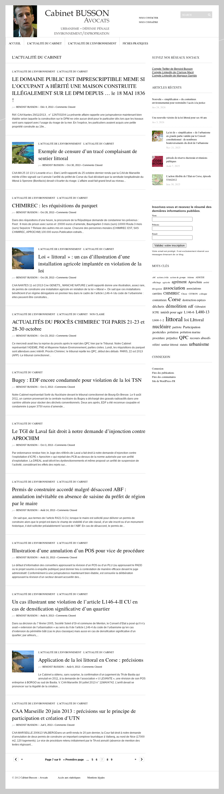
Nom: (154, 215)
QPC (183, 337)
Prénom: (155, 224)
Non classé (97, 314)
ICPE (155, 312)
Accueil (15, 43)
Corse (174, 299)
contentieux (159, 300)
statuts (183, 345)
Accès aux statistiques (69, 777)
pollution (172, 332)
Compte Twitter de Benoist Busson (172, 68)
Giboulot (200, 307)
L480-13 (202, 311)
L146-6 (189, 312)
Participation (191, 327)
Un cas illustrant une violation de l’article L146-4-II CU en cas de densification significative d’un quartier (75, 605)
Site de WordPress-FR (163, 381)
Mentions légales (96, 777)
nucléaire (161, 326)
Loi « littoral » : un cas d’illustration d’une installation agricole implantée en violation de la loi (90, 263)
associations (194, 288)
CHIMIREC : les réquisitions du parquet (55, 205)
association (174, 287)
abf (154, 277)
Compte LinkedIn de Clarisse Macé (173, 72)
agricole (166, 282)
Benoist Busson (26, 107)
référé (156, 345)
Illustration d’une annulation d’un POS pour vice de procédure (78, 550)
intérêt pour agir (171, 312)
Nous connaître (148, 22)
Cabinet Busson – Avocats (34, 777)
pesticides (159, 332)
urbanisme (199, 343)
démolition (176, 306)
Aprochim (195, 281)
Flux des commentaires (164, 377)
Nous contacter (148, 17)
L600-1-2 (158, 320)
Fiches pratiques (135, 43)
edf (190, 306)
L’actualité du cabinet (44, 43)
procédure (158, 338)
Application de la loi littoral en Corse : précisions (90, 659)
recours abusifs (200, 337)
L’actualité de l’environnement (92, 43)
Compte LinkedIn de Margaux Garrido (174, 75)
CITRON (193, 293)
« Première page (73, 759)
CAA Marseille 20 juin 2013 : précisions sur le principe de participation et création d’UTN (74, 714)
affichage (156, 282)
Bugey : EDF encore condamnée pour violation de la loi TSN (77, 379)
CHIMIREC (171, 293)
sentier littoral (169, 345)
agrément (179, 281)
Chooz (184, 293)
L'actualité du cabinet (72, 71)
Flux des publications (163, 372)
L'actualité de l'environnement (33, 71)
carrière (157, 293)
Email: (155, 233)
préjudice (172, 338)
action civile (163, 277)
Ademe (190, 277)
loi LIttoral (194, 320)
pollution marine (190, 332)
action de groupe (178, 277)
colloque (203, 293)
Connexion (157, 368)
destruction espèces (194, 300)
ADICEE (200, 277)
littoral (174, 318)
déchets (158, 306)
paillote (177, 327)
